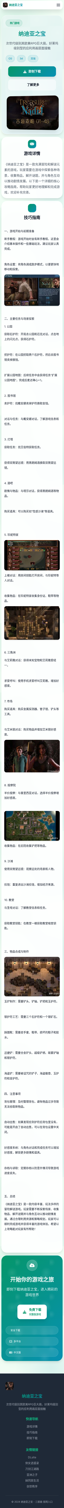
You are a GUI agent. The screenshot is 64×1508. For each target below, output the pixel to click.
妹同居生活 (32, 1480)
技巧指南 (32, 1432)
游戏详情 (32, 1426)
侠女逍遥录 (32, 1463)
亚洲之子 (32, 1474)
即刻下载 (32, 1438)
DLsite (32, 1457)
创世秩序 (32, 1486)
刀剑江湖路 (32, 1469)
